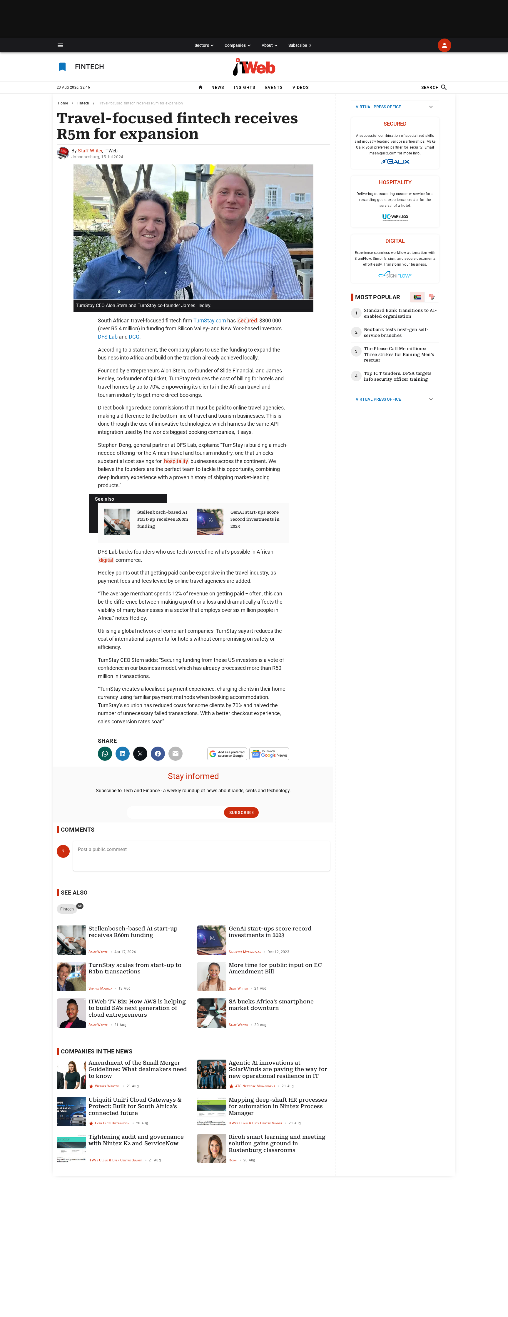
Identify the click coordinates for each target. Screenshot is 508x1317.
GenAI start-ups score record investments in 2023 (255, 519)
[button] (60, 45)
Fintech (83, 103)
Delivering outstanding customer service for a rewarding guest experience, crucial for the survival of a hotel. (395, 200)
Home (63, 103)
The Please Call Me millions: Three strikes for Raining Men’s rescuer (399, 354)
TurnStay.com (209, 320)
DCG (134, 337)
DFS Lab (108, 337)
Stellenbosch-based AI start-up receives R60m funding (162, 519)
